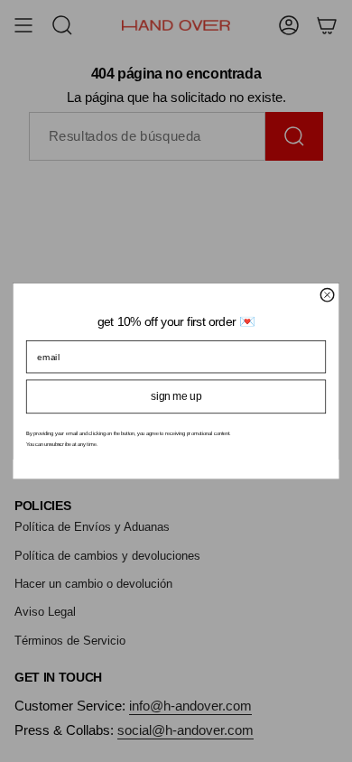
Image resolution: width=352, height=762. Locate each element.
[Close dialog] (326, 294)
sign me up (176, 396)
